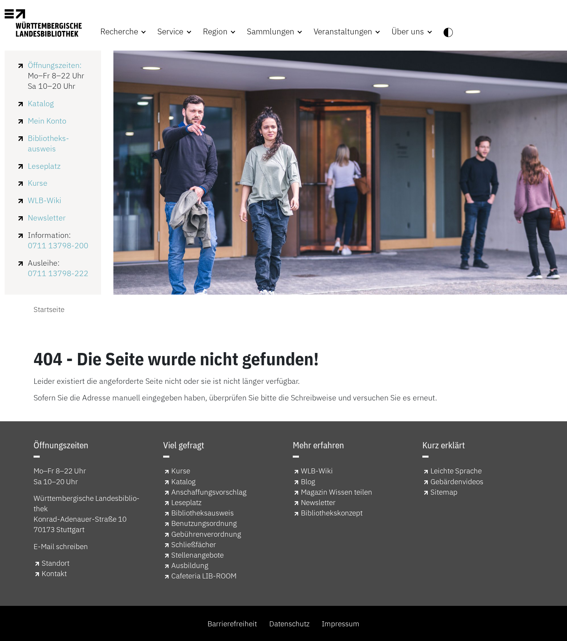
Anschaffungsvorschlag (208, 492)
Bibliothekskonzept (332, 512)
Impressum (340, 623)
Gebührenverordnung (206, 534)
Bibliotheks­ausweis (48, 143)
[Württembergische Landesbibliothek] (43, 23)
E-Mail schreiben (61, 546)
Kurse (37, 183)
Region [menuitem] (216, 31)
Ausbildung (189, 565)
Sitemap (443, 492)
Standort (55, 563)
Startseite (49, 309)
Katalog (41, 103)
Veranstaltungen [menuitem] (344, 31)
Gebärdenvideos (456, 481)
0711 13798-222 (58, 273)
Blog (308, 481)
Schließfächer (193, 544)
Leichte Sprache (456, 470)
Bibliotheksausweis (202, 512)
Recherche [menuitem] (120, 31)
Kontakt (54, 573)
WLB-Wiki (44, 200)
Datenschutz (289, 623)
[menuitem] (448, 31)
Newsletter (47, 217)
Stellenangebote (197, 555)
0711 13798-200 (58, 245)
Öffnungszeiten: (55, 65)
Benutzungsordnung (204, 523)
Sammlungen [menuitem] (271, 31)
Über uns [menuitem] (409, 31)
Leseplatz (44, 166)
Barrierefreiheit (232, 623)
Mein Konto (47, 120)
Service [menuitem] (171, 31)
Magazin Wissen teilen (336, 492)
